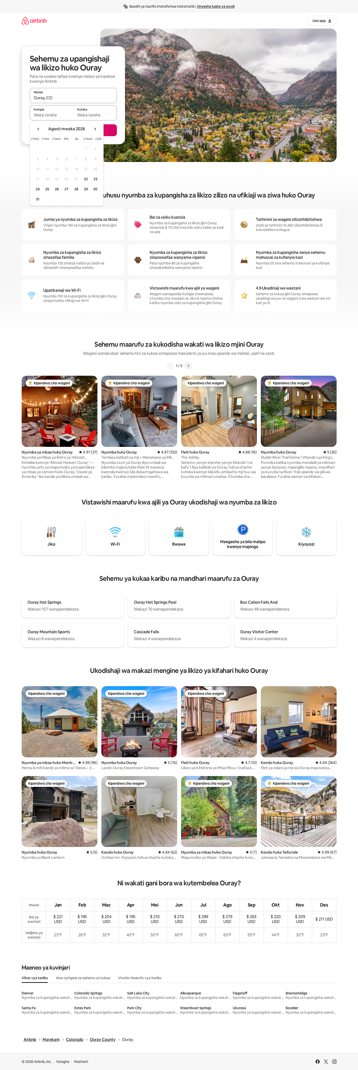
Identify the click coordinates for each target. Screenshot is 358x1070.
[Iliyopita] (170, 366)
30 (95, 189)
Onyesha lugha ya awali (215, 6)
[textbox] (51, 115)
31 (37, 199)
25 (47, 189)
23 (95, 179)
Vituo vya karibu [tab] (35, 978)
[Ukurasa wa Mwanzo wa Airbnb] (34, 20)
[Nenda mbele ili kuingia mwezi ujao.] (94, 129)
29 (86, 189)
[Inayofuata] (188, 366)
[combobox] (73, 98)
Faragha (62, 1061)
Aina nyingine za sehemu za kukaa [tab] (83, 978)
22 (86, 179)
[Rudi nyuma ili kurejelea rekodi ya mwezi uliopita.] (38, 129)
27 (66, 189)
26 (57, 189)
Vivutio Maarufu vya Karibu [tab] (140, 978)
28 (76, 189)
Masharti (81, 1061)
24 (38, 189)
